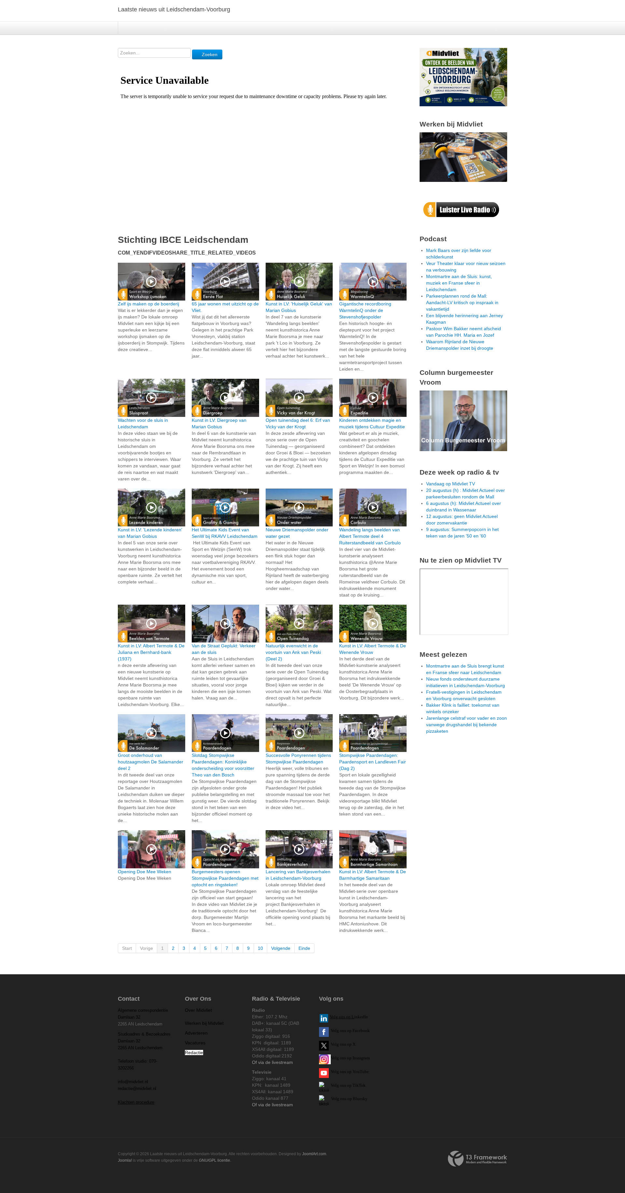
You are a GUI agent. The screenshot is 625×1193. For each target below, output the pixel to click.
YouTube (361, 1071)
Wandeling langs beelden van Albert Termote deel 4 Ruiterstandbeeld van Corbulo (370, 536)
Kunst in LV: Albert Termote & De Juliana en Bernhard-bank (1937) (151, 652)
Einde (304, 948)
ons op (346, 1071)
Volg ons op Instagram (350, 1057)
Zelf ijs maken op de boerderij (148, 303)
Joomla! (125, 1160)
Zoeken (209, 54)
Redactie (194, 1052)
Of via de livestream (272, 1062)
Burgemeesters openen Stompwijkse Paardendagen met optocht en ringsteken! (225, 878)
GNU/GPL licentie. (215, 1160)
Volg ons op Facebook (349, 1030)
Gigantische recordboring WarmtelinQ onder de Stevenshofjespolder (365, 310)
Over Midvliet (198, 1010)
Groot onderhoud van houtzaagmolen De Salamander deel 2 (150, 762)
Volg (335, 1071)
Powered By (477, 1159)
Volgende (280, 948)
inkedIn (349, 1016)
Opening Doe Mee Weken (144, 871)
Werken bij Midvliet (204, 1023)
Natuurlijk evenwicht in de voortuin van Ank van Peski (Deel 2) (293, 652)
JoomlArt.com (314, 1154)
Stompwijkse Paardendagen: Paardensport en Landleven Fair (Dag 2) (372, 762)
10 (260, 948)
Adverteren (196, 1033)
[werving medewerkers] (463, 156)
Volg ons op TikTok (348, 1085)
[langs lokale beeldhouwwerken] (463, 76)
